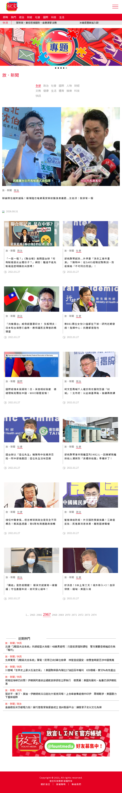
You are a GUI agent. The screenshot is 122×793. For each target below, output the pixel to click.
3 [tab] (61, 69)
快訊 (38, 96)
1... (27, 614)
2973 (87, 614)
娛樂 (69, 91)
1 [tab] (56, 69)
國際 (45, 17)
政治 (21, 17)
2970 (67, 614)
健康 (46, 91)
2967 (47, 614)
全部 (38, 85)
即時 (5, 17)
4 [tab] (64, 69)
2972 (80, 614)
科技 (53, 17)
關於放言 (45, 784)
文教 (38, 91)
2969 (61, 614)
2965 (32, 614)
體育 (61, 91)
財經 (29, 17)
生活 (61, 17)
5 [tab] (67, 69)
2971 (74, 614)
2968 (54, 614)
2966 (39, 614)
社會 (37, 17)
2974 (94, 614)
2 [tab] (59, 69)
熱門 (13, 17)
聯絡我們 (76, 784)
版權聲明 (61, 784)
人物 (69, 85)
